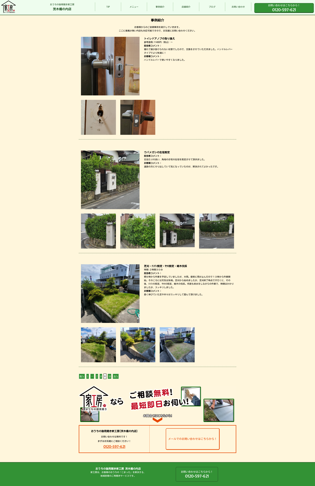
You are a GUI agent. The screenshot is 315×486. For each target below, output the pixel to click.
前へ (82, 376)
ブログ (212, 7)
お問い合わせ (238, 7)
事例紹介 (160, 7)
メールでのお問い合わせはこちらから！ (192, 438)
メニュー (134, 7)
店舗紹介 (186, 7)
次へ (116, 376)
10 (109, 376)
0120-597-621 (114, 446)
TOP (108, 7)
